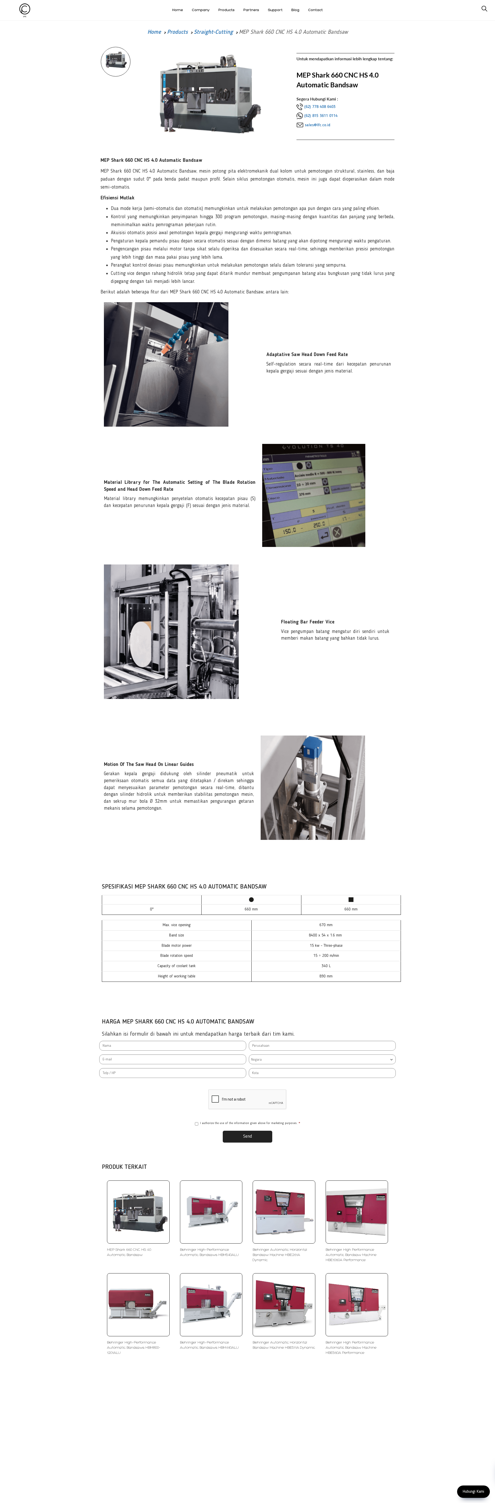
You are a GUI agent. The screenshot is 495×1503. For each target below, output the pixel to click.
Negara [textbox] (256, 1059)
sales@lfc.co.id (317, 125)
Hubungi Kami (473, 1492)
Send (247, 1136)
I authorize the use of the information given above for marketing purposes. (250, 1123)
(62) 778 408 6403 (319, 107)
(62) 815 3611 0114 (320, 116)
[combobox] (322, 1059)
